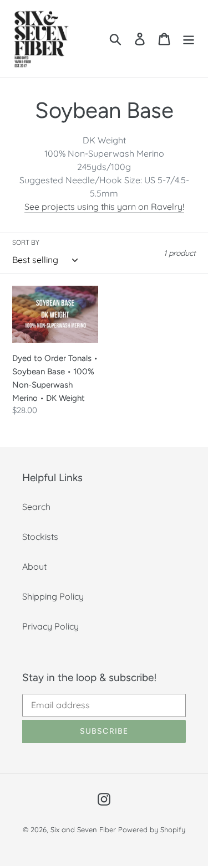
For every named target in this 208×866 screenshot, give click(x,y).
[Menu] (188, 38)
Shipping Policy (53, 596)
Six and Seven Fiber (83, 829)
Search (36, 506)
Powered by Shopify (151, 829)
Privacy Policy (50, 626)
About (34, 566)
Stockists (40, 536)
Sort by (25, 242)
